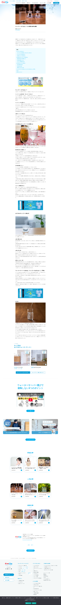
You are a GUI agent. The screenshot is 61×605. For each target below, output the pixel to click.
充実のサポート (36, 570)
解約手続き (35, 594)
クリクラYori (23, 568)
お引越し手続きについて (47, 568)
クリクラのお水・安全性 (37, 583)
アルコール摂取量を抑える (21, 61)
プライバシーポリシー (46, 578)
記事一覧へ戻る (30, 550)
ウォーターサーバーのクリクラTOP (22, 372)
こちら (29, 600)
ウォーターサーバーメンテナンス (38, 569)
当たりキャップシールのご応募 (48, 569)
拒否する (34, 603)
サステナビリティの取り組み (37, 578)
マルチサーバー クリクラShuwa (25, 573)
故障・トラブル (36, 591)
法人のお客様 (7, 580)
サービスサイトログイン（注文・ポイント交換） (51, 565)
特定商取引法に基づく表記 (47, 580)
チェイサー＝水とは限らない (21, 54)
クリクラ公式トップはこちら (30, 439)
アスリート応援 (36, 576)
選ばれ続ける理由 (36, 572)
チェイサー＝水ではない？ (20, 51)
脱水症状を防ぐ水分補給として (21, 58)
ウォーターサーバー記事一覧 (22, 558)
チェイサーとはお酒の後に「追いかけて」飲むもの (24, 52)
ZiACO (22, 571)
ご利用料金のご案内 (21, 580)
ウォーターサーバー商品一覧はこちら (38, 372)
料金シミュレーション (22, 583)
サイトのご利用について (47, 579)
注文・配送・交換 (36, 588)
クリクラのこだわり (36, 565)
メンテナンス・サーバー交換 (38, 590)
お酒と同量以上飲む (20, 64)
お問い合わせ (7, 577)
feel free (22, 569)
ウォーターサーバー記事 (47, 572)
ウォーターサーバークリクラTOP (14, 558)
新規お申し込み (7, 574)
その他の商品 (20, 575)
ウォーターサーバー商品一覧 (22, 565)
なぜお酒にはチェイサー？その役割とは (22, 57)
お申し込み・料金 (36, 584)
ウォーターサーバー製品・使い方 (38, 587)
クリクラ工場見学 (36, 575)
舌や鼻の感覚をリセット (20, 60)
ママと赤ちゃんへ (36, 573)
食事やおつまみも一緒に (20, 67)
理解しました (28, 603)
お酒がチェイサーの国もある (21, 55)
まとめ (17, 70)
